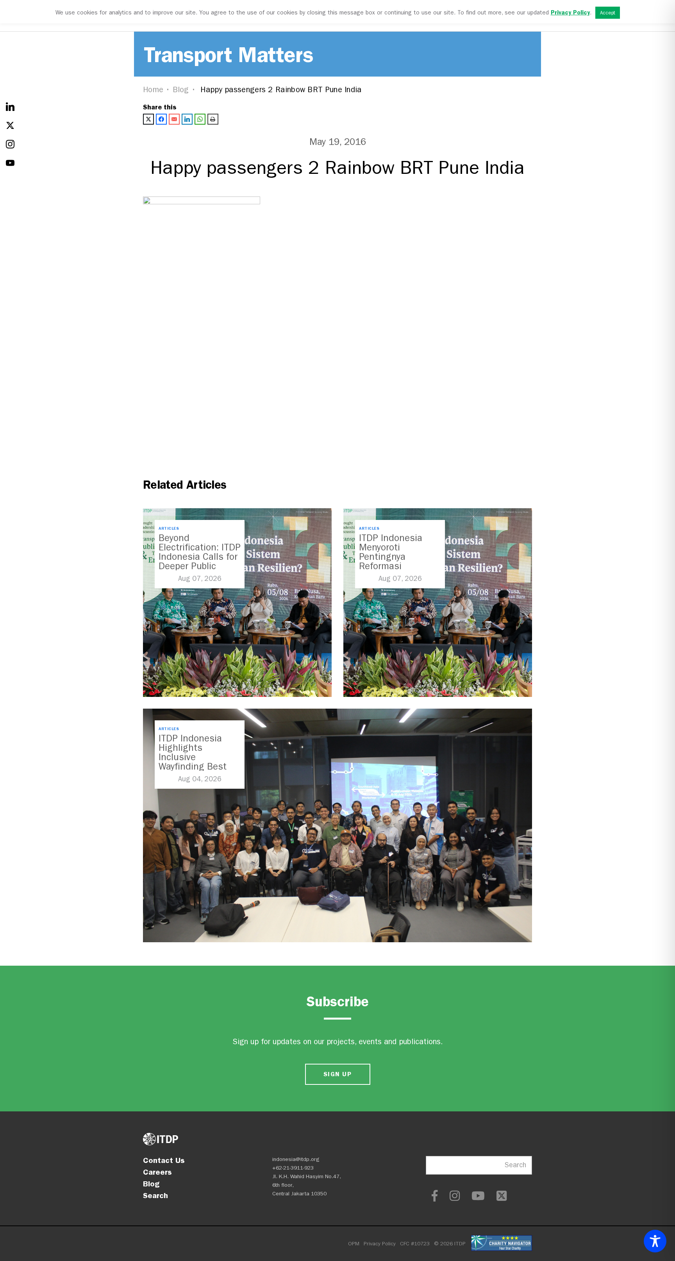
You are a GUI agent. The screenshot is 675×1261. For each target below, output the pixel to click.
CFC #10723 (415, 1243)
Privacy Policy (380, 1243)
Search (155, 1195)
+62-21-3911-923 (293, 1168)
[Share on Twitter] (148, 119)
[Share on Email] (174, 119)
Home (153, 89)
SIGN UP (337, 1074)
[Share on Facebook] (161, 119)
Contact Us (164, 1160)
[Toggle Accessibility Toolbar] (655, 1241)
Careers (157, 1172)
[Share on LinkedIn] (187, 119)
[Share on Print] (212, 119)
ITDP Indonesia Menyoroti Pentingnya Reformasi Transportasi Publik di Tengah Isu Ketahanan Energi (399, 566)
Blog (181, 89)
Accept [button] (607, 13)
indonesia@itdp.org (296, 1159)
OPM (353, 1243)
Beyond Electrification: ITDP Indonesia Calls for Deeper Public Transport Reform (200, 556)
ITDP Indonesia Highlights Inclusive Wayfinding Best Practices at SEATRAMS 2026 (193, 762)
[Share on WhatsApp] (200, 119)
